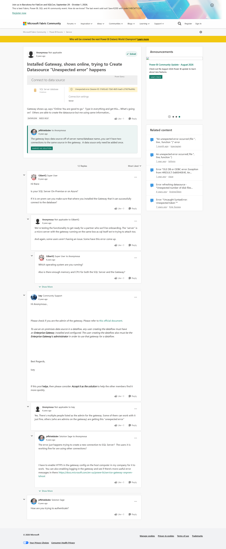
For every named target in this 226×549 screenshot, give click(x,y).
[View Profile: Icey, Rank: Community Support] (34, 297)
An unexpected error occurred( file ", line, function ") (175, 156)
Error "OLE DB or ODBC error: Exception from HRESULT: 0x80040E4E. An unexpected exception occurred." (177, 171)
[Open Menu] (201, 32)
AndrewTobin (175, 191)
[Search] (179, 23)
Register (188, 23)
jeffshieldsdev (45, 130)
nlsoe (170, 176)
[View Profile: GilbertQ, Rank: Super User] (34, 177)
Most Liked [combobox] (134, 165)
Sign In (198, 23)
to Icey (72, 407)
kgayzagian (176, 146)
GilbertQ (42, 175)
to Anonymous (59, 130)
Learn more (143, 39)
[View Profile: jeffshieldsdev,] (34, 132)
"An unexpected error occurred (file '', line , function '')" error (176, 140)
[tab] (173, 116)
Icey (40, 295)
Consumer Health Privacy (63, 542)
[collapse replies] (24, 175)
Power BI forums (56, 32)
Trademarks (197, 536)
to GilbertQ (74, 219)
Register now (19, 12)
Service (69, 32)
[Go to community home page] (42, 23)
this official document (110, 320)
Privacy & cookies (166, 536)
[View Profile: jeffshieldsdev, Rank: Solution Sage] (41, 438)
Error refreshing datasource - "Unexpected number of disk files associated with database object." (173, 186)
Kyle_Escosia (175, 206)
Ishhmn (171, 161)
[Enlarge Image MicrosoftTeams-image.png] (82, 88)
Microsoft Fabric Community (34, 32)
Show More (47, 286)
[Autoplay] (169, 116)
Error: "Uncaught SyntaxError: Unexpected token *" (171, 201)
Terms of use (183, 536)
